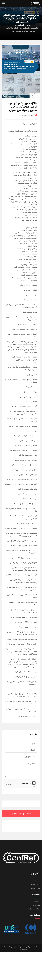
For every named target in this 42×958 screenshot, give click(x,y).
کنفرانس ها (19, 25)
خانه (28, 25)
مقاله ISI (37, 880)
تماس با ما (36, 905)
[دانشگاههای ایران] (11, 929)
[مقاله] (31, 929)
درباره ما (37, 901)
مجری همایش (35, 888)
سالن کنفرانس (35, 884)
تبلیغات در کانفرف (33, 909)
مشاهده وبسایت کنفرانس (21, 813)
